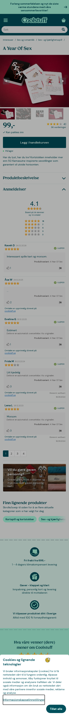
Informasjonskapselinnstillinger (24, 700)
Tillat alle (56, 709)
